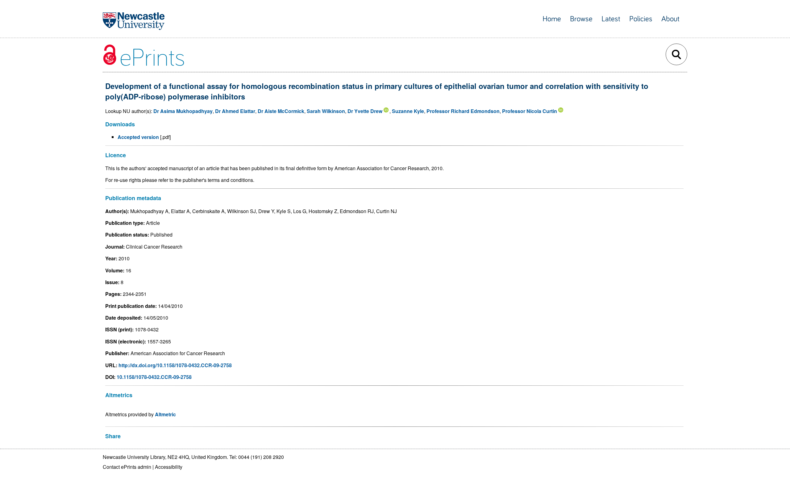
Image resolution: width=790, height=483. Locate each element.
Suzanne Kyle (408, 111)
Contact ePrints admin (127, 466)
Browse (581, 19)
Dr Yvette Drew (364, 111)
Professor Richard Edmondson (463, 111)
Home (552, 19)
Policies (640, 19)
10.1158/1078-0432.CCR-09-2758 (154, 376)
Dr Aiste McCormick (281, 111)
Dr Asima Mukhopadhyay (183, 111)
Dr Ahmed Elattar (235, 111)
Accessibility (168, 466)
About (670, 19)
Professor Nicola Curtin (529, 111)
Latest (610, 19)
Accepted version (138, 137)
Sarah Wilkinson (326, 111)
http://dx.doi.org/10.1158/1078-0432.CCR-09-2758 (175, 365)
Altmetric (165, 414)
